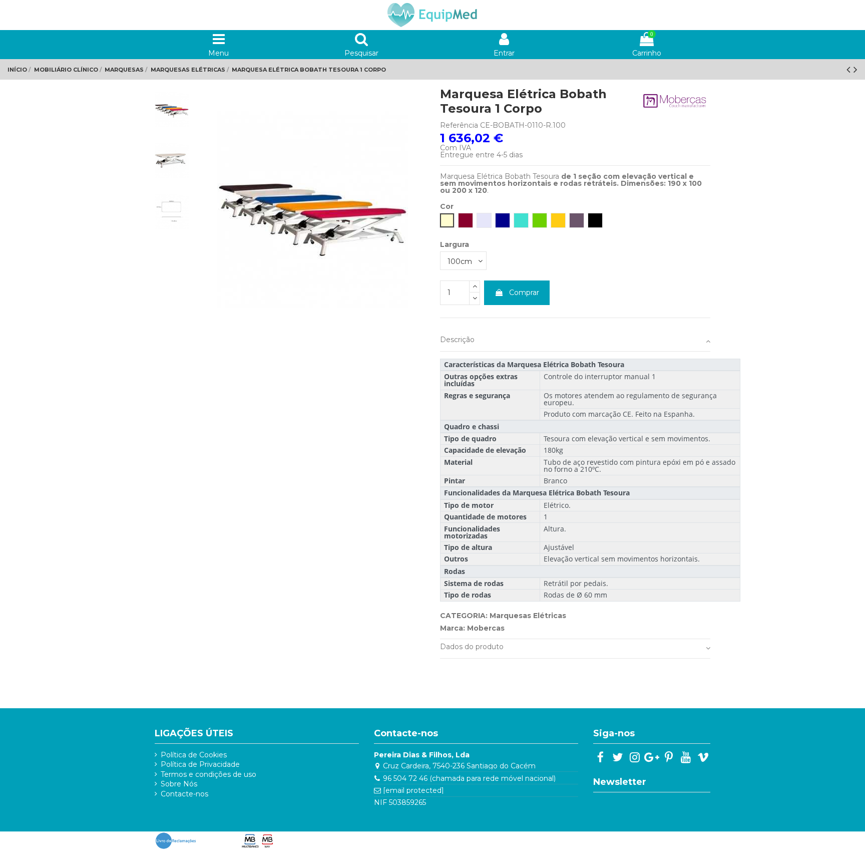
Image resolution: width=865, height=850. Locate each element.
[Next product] (855, 69)
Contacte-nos (184, 793)
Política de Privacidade (200, 764)
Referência (459, 125)
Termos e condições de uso (208, 774)
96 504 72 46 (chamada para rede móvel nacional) (469, 778)
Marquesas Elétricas (528, 615)
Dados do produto (472, 646)
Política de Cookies (194, 754)
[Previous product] (849, 69)
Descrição (457, 339)
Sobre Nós (179, 783)
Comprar (524, 292)
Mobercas (486, 628)
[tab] (575, 342)
